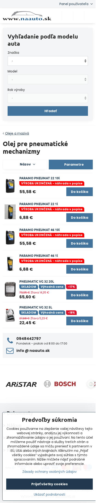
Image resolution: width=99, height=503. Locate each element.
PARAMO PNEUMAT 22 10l (39, 178)
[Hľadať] (67, 15)
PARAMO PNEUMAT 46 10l (39, 230)
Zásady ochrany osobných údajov (49, 471)
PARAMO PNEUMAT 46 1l (38, 255)
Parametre (74, 164)
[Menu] (90, 15)
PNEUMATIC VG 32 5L (35, 307)
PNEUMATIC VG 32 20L (36, 281)
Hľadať (50, 111)
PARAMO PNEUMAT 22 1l (38, 204)
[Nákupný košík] (78, 15)
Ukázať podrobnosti (49, 494)
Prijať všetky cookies (49, 484)
